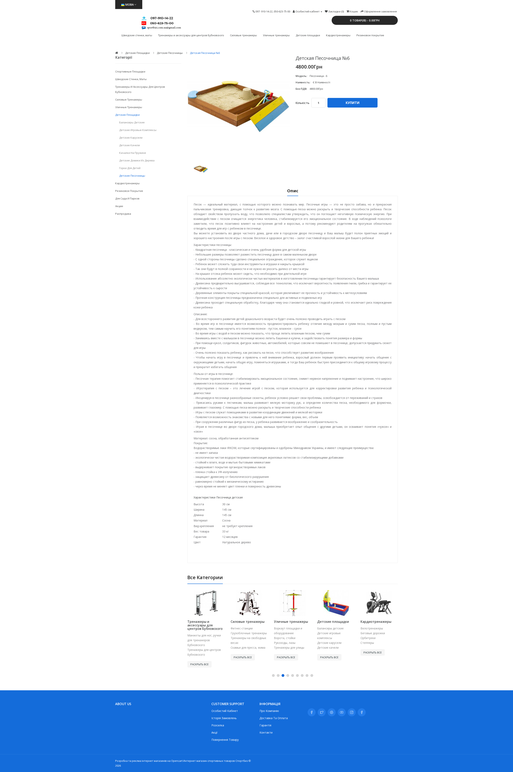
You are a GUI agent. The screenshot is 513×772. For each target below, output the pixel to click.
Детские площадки (308, 35)
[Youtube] (342, 712)
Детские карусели (130, 137)
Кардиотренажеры (338, 35)
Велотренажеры (372, 628)
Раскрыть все (199, 664)
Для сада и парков (127, 198)
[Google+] (332, 712)
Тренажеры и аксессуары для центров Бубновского (191, 35)
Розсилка (217, 725)
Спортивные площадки (130, 71)
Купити (353, 103)
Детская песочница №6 (205, 53)
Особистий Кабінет (224, 711)
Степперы (367, 643)
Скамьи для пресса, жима (248, 647)
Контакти (266, 732)
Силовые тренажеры (243, 35)
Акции (119, 206)
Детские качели (129, 145)
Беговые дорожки (373, 633)
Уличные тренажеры (276, 35)
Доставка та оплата (274, 718)
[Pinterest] (362, 712)
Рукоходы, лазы (284, 643)
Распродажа (123, 213)
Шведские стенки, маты (136, 35)
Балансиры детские (132, 122)
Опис (292, 191)
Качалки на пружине (132, 153)
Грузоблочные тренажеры (249, 633)
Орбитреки (368, 638)
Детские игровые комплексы (138, 130)
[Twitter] (322, 712)
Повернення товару (225, 740)
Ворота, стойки (284, 638)
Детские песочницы (170, 53)
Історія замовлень (224, 718)
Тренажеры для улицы (289, 647)
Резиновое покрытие (370, 35)
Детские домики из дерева (137, 160)
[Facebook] (312, 712)
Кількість (302, 103)
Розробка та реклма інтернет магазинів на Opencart (149, 761)
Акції (214, 732)
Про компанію (269, 711)
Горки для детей (129, 168)
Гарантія (265, 725)
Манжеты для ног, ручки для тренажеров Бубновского (204, 640)
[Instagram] (352, 712)
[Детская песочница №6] (200, 169)
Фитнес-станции (242, 628)
